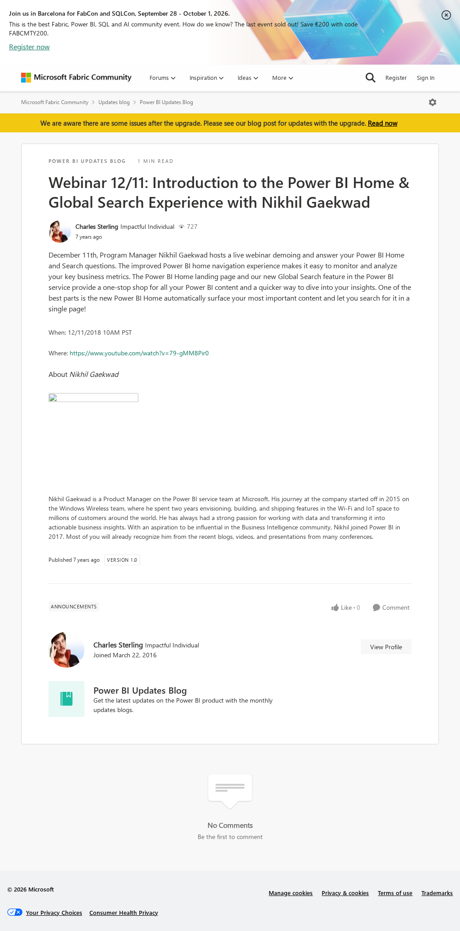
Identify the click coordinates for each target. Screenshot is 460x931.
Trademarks (437, 892)
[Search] (370, 77)
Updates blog (114, 102)
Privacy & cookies (345, 892)
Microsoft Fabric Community (54, 102)
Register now (29, 46)
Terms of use (395, 892)
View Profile (386, 647)
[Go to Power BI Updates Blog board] (66, 699)
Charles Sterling (96, 226)
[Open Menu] (432, 102)
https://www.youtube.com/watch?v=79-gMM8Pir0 (139, 353)
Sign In (425, 77)
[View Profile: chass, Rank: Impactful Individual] (60, 231)
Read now (383, 122)
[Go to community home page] (76, 78)
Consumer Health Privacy (123, 912)
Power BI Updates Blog (166, 102)
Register (396, 77)
